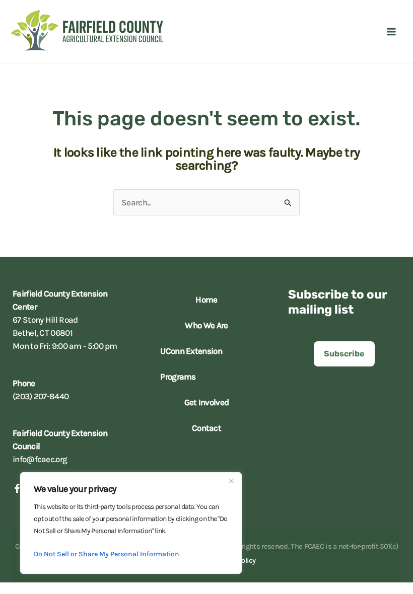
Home (206, 299)
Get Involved (206, 402)
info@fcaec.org (40, 459)
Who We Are (206, 325)
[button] (344, 353)
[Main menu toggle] (391, 31)
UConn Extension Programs (191, 364)
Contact (206, 428)
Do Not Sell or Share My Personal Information (106, 554)
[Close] (231, 481)
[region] (131, 523)
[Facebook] (17, 488)
